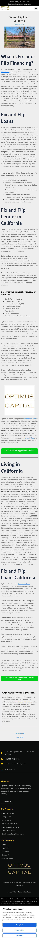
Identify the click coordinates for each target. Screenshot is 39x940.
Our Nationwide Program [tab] (18, 692)
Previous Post (19, 733)
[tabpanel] (19, 710)
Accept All (19, 925)
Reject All (19, 936)
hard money (5, 72)
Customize (19, 930)
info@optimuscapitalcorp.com (19, 4)
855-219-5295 (24, 2)
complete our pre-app (22, 702)
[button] (36, 8)
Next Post (19, 737)
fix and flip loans (24, 584)
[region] (19, 923)
